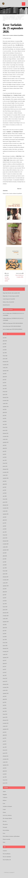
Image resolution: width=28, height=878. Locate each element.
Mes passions (5, 824)
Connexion (5, 850)
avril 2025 (4, 385)
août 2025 (4, 373)
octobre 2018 (5, 618)
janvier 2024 (5, 430)
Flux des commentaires (7, 856)
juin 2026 (4, 343)
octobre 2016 (5, 690)
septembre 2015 (5, 729)
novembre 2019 (5, 579)
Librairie (4, 812)
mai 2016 (4, 705)
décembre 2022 (5, 469)
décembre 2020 (5, 541)
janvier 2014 (5, 783)
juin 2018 (4, 630)
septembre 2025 (5, 370)
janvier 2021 (5, 537)
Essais (4, 803)
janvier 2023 (5, 466)
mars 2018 (5, 639)
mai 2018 (4, 633)
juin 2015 (4, 738)
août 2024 (4, 409)
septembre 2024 (5, 406)
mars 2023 (5, 460)
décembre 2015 (5, 720)
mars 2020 (5, 567)
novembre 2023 (5, 436)
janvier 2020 (5, 573)
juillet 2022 (5, 484)
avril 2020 (4, 564)
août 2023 (4, 445)
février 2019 (5, 606)
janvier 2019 (5, 609)
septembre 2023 (5, 442)
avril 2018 (4, 636)
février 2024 (5, 427)
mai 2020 (4, 561)
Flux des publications (6, 853)
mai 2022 (4, 490)
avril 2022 (4, 493)
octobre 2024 (5, 403)
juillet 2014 (5, 771)
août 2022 (4, 481)
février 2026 (5, 355)
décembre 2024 (5, 397)
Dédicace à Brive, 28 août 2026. (8, 302)
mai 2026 (4, 346)
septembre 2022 (5, 478)
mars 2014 (5, 777)
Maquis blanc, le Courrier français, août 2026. (11, 296)
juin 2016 (4, 702)
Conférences (5, 797)
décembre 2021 (5, 505)
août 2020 (4, 552)
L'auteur (4, 809)
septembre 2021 (5, 514)
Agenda (4, 791)
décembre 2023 (5, 433)
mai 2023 (4, 454)
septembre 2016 (5, 693)
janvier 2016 (5, 717)
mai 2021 (4, 526)
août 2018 (4, 624)
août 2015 (4, 732)
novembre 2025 (5, 364)
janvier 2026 (5, 358)
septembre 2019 (5, 585)
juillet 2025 (5, 376)
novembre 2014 (5, 759)
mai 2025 (4, 382)
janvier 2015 (5, 753)
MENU (23, 4)
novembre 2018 (5, 615)
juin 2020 (4, 558)
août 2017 (4, 660)
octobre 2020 (5, 546)
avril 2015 (4, 744)
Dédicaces (4, 800)
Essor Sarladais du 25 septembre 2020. (13, 28)
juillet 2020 (5, 555)
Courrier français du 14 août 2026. (9, 299)
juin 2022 (4, 487)
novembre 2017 (5, 651)
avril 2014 (4, 774)
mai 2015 (4, 741)
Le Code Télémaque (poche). (7, 279)
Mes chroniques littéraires (7, 818)
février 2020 (5, 570)
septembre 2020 (5, 549)
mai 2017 (4, 669)
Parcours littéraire (6, 830)
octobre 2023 (5, 439)
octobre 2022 (5, 475)
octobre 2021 (5, 511)
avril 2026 (4, 349)
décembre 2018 (5, 612)
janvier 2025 (5, 394)
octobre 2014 (5, 762)
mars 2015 (5, 747)
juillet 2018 (5, 627)
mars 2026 (5, 352)
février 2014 (5, 780)
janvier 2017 (5, 681)
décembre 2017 (5, 648)
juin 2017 (4, 666)
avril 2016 (4, 708)
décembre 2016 (5, 684)
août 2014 (4, 768)
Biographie (5, 794)
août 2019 (4, 588)
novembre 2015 (5, 723)
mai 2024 (4, 418)
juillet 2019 (5, 591)
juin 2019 (4, 594)
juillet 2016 (5, 699)
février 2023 (5, 463)
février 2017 (5, 678)
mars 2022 (5, 496)
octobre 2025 (5, 367)
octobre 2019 (5, 582)
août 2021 (4, 517)
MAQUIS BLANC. (6, 305)
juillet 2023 (5, 448)
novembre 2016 (5, 687)
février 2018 (5, 642)
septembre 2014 (5, 765)
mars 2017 (5, 675)
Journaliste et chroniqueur (7, 806)
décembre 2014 (5, 756)
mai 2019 (4, 597)
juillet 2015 (5, 735)
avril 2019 (4, 600)
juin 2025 (4, 379)
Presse (4, 833)
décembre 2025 (5, 361)
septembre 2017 (5, 657)
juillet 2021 (5, 520)
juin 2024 (4, 415)
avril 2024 (4, 421)
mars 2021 (5, 532)
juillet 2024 (5, 412)
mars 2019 (5, 603)
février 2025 (5, 391)
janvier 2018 (5, 645)
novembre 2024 (5, 400)
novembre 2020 (5, 543)
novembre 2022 (5, 472)
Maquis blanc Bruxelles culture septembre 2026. (11, 293)
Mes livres (5, 821)
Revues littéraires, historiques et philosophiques (11, 836)
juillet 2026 (5, 340)
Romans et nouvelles (6, 839)
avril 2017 (4, 672)
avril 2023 (4, 457)
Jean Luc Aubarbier (10, 15)
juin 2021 (4, 523)
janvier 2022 (5, 502)
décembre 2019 (5, 576)
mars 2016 (5, 711)
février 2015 (5, 750)
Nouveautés (5, 827)
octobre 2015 (5, 726)
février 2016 (5, 714)
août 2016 (4, 696)
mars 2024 (5, 424)
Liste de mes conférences (7, 815)
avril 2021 (4, 529)
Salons (4, 842)
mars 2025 (5, 388)
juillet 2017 (5, 663)
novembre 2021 (5, 508)
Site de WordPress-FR (7, 859)
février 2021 (5, 535)
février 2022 (5, 499)
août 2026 (4, 337)
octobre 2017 (5, 654)
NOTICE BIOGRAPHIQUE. (17, 323)
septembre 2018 (5, 621)
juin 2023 (4, 451)
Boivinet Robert (5, 326)
